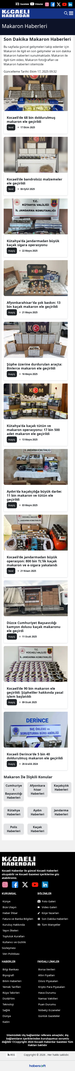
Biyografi (8, 975)
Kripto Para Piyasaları (51, 987)
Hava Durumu (47, 992)
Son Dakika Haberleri (55, 919)
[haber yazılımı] (37, 1065)
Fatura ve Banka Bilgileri (18, 919)
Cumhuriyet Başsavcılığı (13, 792)
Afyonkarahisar (37, 790)
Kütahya (13, 812)
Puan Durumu (47, 1004)
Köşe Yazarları (50, 913)
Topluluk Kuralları (14, 936)
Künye (6, 901)
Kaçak (37, 829)
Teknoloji (8, 1004)
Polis (13, 829)
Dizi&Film (9, 998)
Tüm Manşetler (51, 924)
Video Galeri (49, 907)
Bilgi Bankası (11, 969)
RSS (12, 1054)
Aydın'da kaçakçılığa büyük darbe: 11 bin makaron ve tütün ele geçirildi (34, 495)
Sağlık (6, 1010)
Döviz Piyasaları (48, 981)
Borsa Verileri (46, 969)
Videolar (39, 4)
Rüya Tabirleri (11, 992)
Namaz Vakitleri (48, 998)
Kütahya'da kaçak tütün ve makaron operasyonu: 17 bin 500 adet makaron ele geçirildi (33, 430)
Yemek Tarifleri (12, 987)
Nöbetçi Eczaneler (49, 1010)
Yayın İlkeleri (10, 930)
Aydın (37, 812)
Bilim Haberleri (12, 981)
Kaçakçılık (61, 788)
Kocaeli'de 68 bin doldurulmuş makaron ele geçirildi (31, 120)
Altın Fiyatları (46, 975)
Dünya (7, 1016)
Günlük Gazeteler (49, 1016)
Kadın (6, 1022)
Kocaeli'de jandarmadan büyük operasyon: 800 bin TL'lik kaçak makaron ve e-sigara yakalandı (32, 561)
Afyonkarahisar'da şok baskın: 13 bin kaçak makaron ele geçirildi (33, 305)
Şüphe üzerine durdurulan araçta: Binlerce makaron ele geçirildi (34, 366)
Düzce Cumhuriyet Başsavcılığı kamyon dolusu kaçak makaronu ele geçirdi (33, 627)
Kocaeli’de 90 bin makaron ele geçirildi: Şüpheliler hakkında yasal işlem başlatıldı (35, 692)
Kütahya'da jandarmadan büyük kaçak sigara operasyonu (33, 243)
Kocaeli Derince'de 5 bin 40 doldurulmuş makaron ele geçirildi (35, 756)
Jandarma (61, 812)
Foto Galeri (49, 901)
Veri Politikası (11, 953)
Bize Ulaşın (9, 907)
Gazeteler (24, 4)
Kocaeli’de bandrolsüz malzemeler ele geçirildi (34, 181)
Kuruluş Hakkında (14, 924)
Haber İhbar (10, 913)
